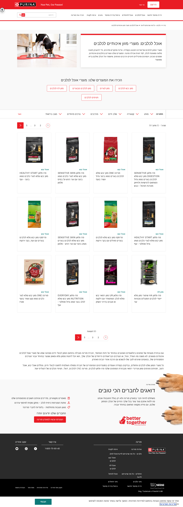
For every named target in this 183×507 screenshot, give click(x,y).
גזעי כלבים (137, 481)
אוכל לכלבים (140, 15)
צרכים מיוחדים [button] (74, 114)
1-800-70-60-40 (52, 448)
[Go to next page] (20, 125)
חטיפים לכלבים (91, 97)
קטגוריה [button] (130, 114)
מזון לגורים (105, 88)
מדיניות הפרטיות (42, 488)
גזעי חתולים (113, 481)
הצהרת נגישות (20, 488)
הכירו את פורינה (77, 15)
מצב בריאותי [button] (51, 114)
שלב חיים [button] (112, 114)
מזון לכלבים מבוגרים (81, 88)
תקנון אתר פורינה (56, 488)
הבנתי (43, 501)
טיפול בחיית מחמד (112, 15)
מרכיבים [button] (94, 114)
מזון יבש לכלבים (125, 88)
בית (164, 25)
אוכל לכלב (114, 454)
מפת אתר (31, 488)
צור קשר (142, 5)
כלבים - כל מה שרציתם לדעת (130, 454)
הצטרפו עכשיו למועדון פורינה (50, 419)
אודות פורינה (136, 449)
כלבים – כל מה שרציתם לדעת (151, 25)
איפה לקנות (91, 15)
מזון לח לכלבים (57, 88)
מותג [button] (146, 114)
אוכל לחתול (113, 474)
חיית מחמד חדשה (154, 15)
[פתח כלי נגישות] (2, 10)
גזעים (100, 15)
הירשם (153, 4)
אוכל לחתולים (127, 15)
